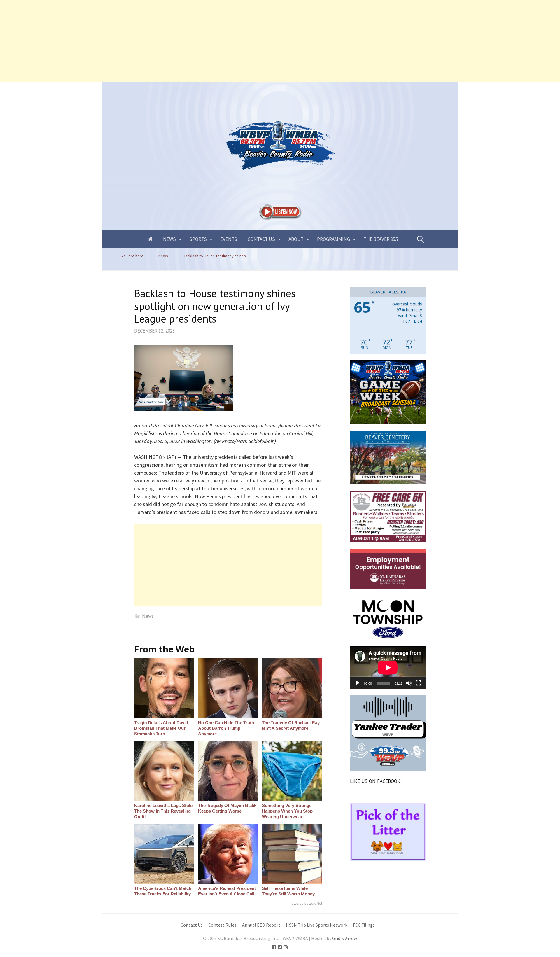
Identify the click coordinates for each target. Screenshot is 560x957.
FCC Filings (364, 925)
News (169, 239)
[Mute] (409, 683)
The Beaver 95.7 (380, 239)
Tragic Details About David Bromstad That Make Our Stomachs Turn (161, 728)
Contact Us (261, 239)
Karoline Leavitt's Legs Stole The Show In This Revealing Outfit (163, 811)
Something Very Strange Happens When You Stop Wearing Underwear (287, 811)
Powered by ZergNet (305, 904)
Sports (198, 239)
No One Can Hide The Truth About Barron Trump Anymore (226, 728)
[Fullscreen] (418, 683)
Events (228, 239)
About (296, 239)
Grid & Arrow (344, 938)
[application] (388, 667)
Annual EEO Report (261, 925)
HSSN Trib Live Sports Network (316, 925)
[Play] (357, 683)
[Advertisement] (175, 41)
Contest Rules (222, 925)
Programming (333, 239)
